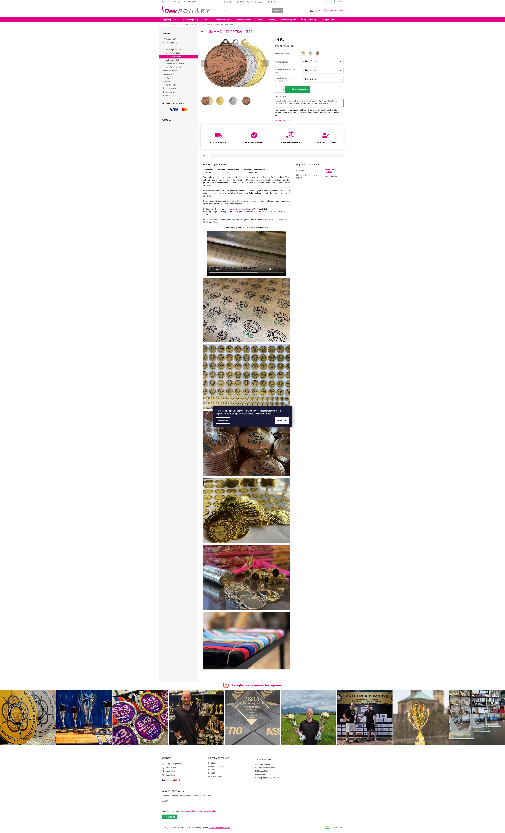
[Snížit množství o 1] (284, 91)
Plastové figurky (169, 85)
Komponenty (168, 96)
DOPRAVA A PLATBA (245, 2)
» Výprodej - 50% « (170, 39)
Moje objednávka (215, 776)
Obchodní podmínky (263, 764)
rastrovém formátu (237, 209)
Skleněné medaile (173, 53)
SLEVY (260, 2)
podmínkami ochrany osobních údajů (201, 811)
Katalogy (228, 2)
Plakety (166, 78)
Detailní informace (282, 120)
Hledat (277, 11)
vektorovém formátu (258, 211)
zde (269, 413)
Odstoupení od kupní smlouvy (267, 778)
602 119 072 (171, 767)
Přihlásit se (169, 817)
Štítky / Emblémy (170, 88)
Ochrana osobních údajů (265, 768)
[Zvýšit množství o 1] (284, 87)
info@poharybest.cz (174, 764)
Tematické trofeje (170, 71)
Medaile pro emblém (174, 49)
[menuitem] (169, 20)
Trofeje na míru (169, 92)
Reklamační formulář (263, 774)
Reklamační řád (261, 771)
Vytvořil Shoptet (337, 827)
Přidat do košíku (300, 89)
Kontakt (272, 2)
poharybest (170, 771)
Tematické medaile (173, 57)
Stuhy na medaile (173, 60)
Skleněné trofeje (169, 74)
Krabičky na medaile (174, 67)
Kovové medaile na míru (175, 64)
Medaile (166, 46)
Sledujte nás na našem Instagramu (256, 685)
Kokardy (166, 81)
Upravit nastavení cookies (219, 827)
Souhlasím (282, 420)
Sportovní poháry (170, 42)
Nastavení (223, 420)
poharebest (170, 775)
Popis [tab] (205, 156)
